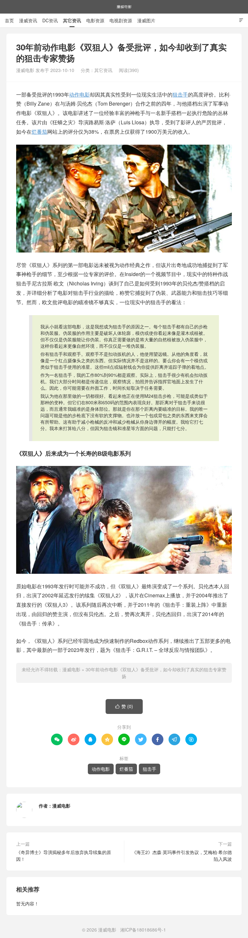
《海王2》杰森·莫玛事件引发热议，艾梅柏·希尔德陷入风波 (182, 855)
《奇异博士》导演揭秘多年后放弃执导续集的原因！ (63, 855)
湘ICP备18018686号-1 (143, 929)
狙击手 (180, 94)
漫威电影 (124, 7)
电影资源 (95, 20)
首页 (9, 20)
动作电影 (79, 94)
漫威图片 (146, 20)
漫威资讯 (28, 20)
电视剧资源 (120, 20)
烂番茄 (39, 131)
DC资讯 (50, 20)
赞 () (124, 706)
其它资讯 (72, 20)
